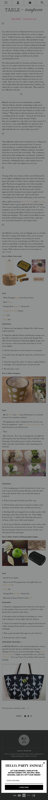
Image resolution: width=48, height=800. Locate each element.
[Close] (44, 763)
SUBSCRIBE (24, 787)
